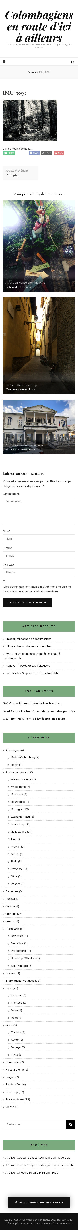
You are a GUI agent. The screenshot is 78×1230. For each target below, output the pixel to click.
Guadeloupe (35, 445)
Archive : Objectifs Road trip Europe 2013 (32, 1173)
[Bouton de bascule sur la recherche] (72, 62)
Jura (13, 839)
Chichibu (16, 1032)
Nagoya (16, 1047)
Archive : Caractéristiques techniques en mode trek (37, 1158)
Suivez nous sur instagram (41, 1202)
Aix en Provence (21, 779)
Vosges (15, 884)
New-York (17, 943)
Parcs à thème (14, 1070)
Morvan (15, 847)
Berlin (14, 765)
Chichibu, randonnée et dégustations (28, 639)
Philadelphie (19, 951)
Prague (10, 1077)
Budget (10, 899)
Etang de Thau (20, 817)
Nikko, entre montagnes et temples (28, 646)
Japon (9, 1025)
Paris (42, 283)
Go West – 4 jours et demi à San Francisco (32, 704)
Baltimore (17, 936)
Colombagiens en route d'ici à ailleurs (39, 26)
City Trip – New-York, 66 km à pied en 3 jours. (34, 719)
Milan (14, 1010)
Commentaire (11, 494)
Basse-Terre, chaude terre (20, 449)
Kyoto (15, 1040)
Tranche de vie (14, 1100)
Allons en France (16, 283)
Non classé (12, 1062)
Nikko (14, 1055)
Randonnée (12, 1085)
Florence (11, 385)
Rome (15, 1018)
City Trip (33, 283)
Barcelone (11, 891)
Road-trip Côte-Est (23, 958)
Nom (6, 531)
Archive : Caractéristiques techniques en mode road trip (40, 1165)
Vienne (9, 1107)
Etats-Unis (12, 929)
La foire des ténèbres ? (18, 286)
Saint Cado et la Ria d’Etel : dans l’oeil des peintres (39, 711)
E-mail (7, 548)
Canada (10, 906)
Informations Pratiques (19, 981)
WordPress (65, 1223)
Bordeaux (17, 794)
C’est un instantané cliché (20, 389)
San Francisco (19, 966)
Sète (14, 876)
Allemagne (12, 750)
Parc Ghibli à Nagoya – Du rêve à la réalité (32, 673)
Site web (8, 565)
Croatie (10, 921)
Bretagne (17, 809)
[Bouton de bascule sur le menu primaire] (4, 61)
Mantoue (16, 1003)
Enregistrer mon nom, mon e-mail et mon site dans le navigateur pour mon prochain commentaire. (37, 589)
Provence (17, 869)
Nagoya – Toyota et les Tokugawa (27, 666)
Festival (10, 973)
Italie (20, 385)
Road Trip (30, 385)
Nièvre (15, 854)
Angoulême (18, 787)
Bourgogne (18, 802)
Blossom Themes (33, 1223)
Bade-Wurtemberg (23, 757)
